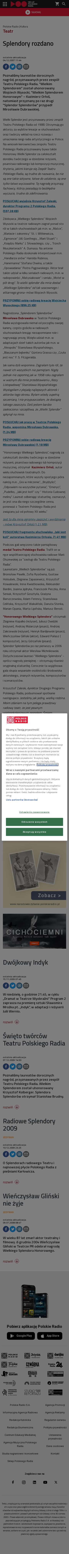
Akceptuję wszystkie (34, 831)
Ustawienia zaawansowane (34, 812)
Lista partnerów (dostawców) (22, 799)
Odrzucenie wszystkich (34, 821)
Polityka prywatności (47, 764)
